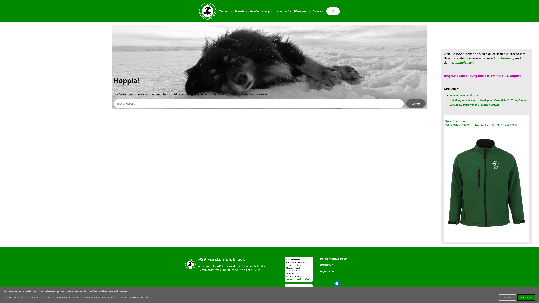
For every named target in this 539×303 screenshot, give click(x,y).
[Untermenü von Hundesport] (290, 11)
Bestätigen (526, 297)
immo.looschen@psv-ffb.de (298, 279)
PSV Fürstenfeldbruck (221, 259)
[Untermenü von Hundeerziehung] (271, 11)
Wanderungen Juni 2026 (463, 95)
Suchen (416, 103)
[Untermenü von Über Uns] (231, 11)
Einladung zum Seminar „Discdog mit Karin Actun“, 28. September (488, 100)
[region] (269, 295)
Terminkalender (461, 62)
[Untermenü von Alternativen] (309, 11)
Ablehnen (507, 297)
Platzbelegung (504, 58)
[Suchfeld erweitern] (333, 11)
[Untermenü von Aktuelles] (246, 11)
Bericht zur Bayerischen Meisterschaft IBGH (475, 104)
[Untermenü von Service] (323, 11)
